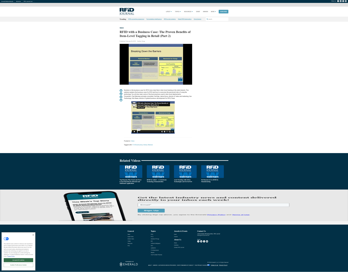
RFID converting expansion (136, 19)
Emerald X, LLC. (215, 262)
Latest (168, 11)
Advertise (18, 1)
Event (198, 11)
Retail (145, 145)
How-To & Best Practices (156, 254)
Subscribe (223, 11)
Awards (205, 11)
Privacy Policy (11, 256)
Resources (187, 11)
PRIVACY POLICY (223, 265)
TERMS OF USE (214, 265)
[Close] (33, 235)
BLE (152, 241)
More (213, 11)
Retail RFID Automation (184, 19)
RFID (152, 234)
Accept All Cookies (18, 260)
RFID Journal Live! (28, 1)
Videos (129, 241)
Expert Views (131, 236)
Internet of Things (155, 239)
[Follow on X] (343, 1)
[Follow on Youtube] (346, 1)
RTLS (152, 236)
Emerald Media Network (7, 1)
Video (122, 28)
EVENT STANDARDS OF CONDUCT (185, 265)
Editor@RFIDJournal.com (203, 235)
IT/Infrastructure (137, 145)
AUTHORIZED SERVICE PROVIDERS (167, 265)
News (129, 234)
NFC (152, 245)
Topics (177, 11)
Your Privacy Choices (201, 265)
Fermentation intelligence (154, 19)
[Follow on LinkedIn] (341, 1)
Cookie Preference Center (18, 265)
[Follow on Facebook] (338, 1)
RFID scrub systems (170, 19)
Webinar (150, 145)
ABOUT (150, 265)
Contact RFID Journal (179, 247)
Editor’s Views (131, 239)
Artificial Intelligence (155, 243)
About (175, 243)
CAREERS (155, 265)
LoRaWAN (153, 248)
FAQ (129, 245)
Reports (152, 252)
